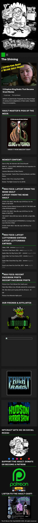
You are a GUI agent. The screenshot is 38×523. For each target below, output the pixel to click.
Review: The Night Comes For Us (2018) (13, 182)
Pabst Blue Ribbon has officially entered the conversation (18, 287)
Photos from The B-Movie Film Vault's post (14, 284)
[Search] (35, 54)
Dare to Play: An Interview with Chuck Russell (15, 163)
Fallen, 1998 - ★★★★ (8, 247)
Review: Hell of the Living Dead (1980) (13, 179)
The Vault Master (16, 95)
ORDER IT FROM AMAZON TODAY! (19, 149)
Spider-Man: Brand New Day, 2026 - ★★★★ (14, 261)
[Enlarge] (27, 439)
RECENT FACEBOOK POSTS (16, 280)
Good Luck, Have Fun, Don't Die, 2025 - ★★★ (15, 265)
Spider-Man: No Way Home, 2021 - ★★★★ (14, 253)
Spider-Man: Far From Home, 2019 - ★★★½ (15, 256)
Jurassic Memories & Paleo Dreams (12, 171)
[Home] (3, 54)
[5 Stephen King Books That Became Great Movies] (19, 74)
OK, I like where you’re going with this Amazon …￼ (16, 290)
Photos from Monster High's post (12, 295)
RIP (3, 293)
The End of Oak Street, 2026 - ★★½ (12, 250)
